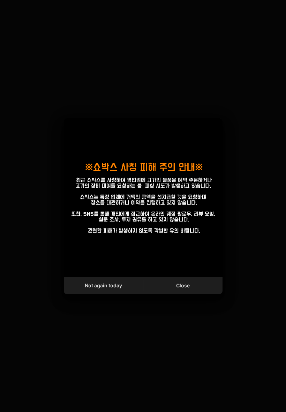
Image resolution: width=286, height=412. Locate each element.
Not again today (103, 285)
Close (183, 285)
